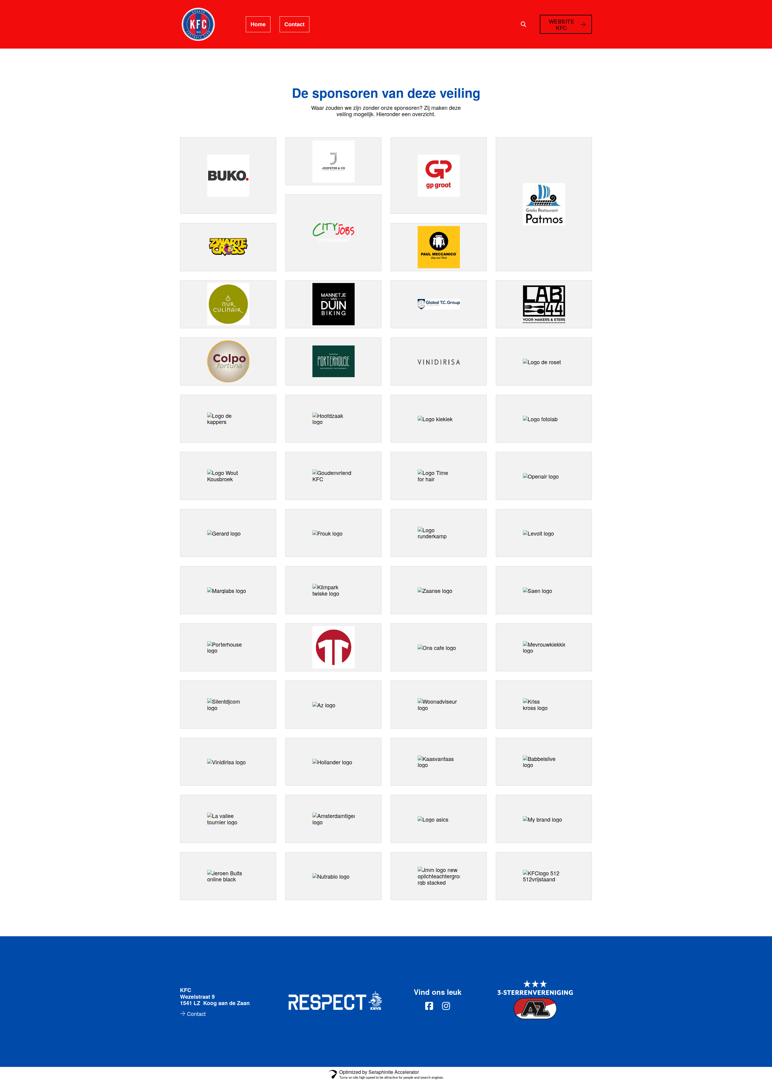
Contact (294, 24)
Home (258, 24)
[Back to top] (751, 1064)
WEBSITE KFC (561, 24)
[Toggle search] (523, 24)
